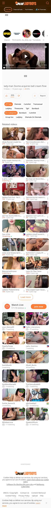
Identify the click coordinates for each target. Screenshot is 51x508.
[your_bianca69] (13, 321)
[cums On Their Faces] (37, 265)
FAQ (41, 495)
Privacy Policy (24, 495)
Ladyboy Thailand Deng (10, 290)
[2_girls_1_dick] (13, 173)
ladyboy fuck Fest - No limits (12, 197)
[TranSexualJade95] (37, 378)
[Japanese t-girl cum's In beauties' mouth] (37, 210)
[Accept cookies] (46, 503)
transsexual (37, 104)
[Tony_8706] (13, 228)
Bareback (22, 113)
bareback (35, 108)
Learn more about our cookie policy (36, 481)
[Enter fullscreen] (45, 65)
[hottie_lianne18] (13, 397)
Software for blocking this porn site (20, 484)
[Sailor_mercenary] (37, 321)
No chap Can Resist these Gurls (35, 179)
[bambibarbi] (13, 359)
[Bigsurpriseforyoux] (13, 265)
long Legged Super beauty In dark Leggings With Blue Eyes (36, 290)
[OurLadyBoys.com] (25, 3)
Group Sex (9, 117)
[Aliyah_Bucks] (37, 359)
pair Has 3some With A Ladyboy (12, 216)
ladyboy (8, 108)
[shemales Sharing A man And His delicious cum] (37, 154)
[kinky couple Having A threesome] (13, 154)
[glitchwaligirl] (37, 397)
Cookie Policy (10, 495)
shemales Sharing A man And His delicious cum (36, 160)
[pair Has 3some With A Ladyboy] (13, 210)
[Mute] (6, 47)
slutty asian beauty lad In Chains (12, 253)
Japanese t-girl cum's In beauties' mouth (36, 216)
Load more (26, 297)
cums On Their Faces (33, 271)
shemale (17, 104)
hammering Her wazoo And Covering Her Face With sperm (35, 197)
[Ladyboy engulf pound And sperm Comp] (37, 228)
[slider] (25, 67)
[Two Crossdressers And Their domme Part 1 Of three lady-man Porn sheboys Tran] (37, 136)
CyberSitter (25, 486)
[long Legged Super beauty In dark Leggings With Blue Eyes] (37, 284)
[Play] (25, 56)
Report (43, 95)
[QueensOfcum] (37, 417)
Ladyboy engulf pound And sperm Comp (36, 234)
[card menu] (24, 143)
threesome (18, 108)
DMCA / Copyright (10, 493)
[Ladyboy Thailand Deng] (13, 284)
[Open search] (47, 3)
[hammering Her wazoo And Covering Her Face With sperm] (37, 191)
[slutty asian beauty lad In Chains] (13, 247)
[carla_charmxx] (37, 340)
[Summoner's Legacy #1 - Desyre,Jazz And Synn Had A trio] (37, 247)
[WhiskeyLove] (13, 417)
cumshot (27, 104)
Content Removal (38, 493)
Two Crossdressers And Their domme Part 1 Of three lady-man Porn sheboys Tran (36, 142)
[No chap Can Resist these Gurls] (37, 173)
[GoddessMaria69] (13, 378)
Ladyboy (19, 117)
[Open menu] (3, 3)
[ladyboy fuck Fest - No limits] (13, 191)
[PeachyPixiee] (13, 340)
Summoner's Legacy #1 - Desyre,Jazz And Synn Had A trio (36, 253)
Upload (35, 495)
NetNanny (40, 484)
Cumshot (32, 113)
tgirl (27, 108)
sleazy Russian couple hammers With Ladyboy (12, 142)
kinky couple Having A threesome (12, 160)
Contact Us (24, 493)
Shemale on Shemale (33, 117)
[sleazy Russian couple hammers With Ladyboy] (13, 136)
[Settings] (45, 47)
